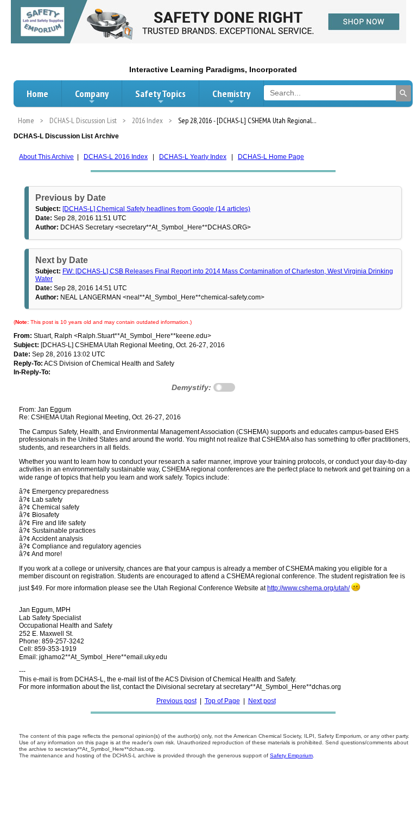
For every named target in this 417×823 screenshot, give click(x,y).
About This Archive (46, 157)
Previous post (176, 701)
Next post (262, 701)
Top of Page (222, 701)
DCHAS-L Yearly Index (192, 157)
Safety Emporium (291, 755)
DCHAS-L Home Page (271, 157)
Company (92, 93)
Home (37, 93)
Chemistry (231, 93)
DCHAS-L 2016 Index (116, 157)
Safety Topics (160, 93)
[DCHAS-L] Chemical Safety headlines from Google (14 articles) (156, 209)
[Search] (403, 93)
